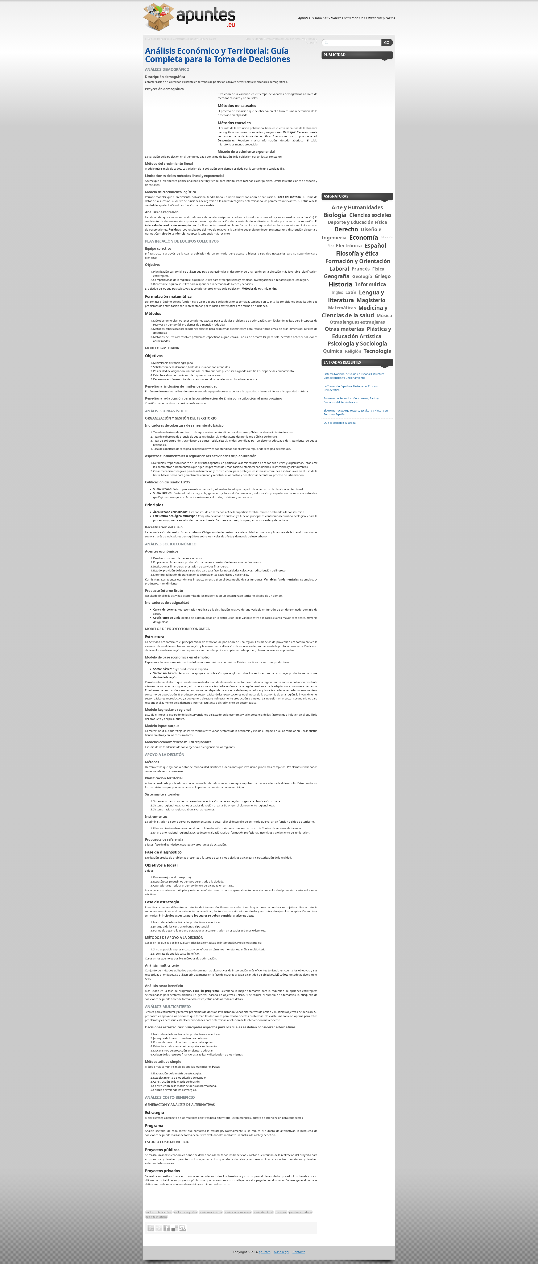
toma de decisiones (156, 1216)
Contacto (299, 1252)
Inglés (337, 292)
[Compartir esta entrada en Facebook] (167, 1228)
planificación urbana (300, 1212)
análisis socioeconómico (238, 1212)
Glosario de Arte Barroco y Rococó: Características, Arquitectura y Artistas (281, 40)
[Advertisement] (181, 122)
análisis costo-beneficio (158, 1212)
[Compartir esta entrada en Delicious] (174, 1228)
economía (281, 1212)
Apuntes (264, 1252)
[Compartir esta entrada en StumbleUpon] (182, 1228)
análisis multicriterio (211, 1212)
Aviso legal (281, 1252)
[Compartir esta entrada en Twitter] (151, 1228)
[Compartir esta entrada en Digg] (159, 1228)
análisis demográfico (185, 1212)
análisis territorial (263, 1212)
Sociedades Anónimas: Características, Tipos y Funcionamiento (182, 38)
